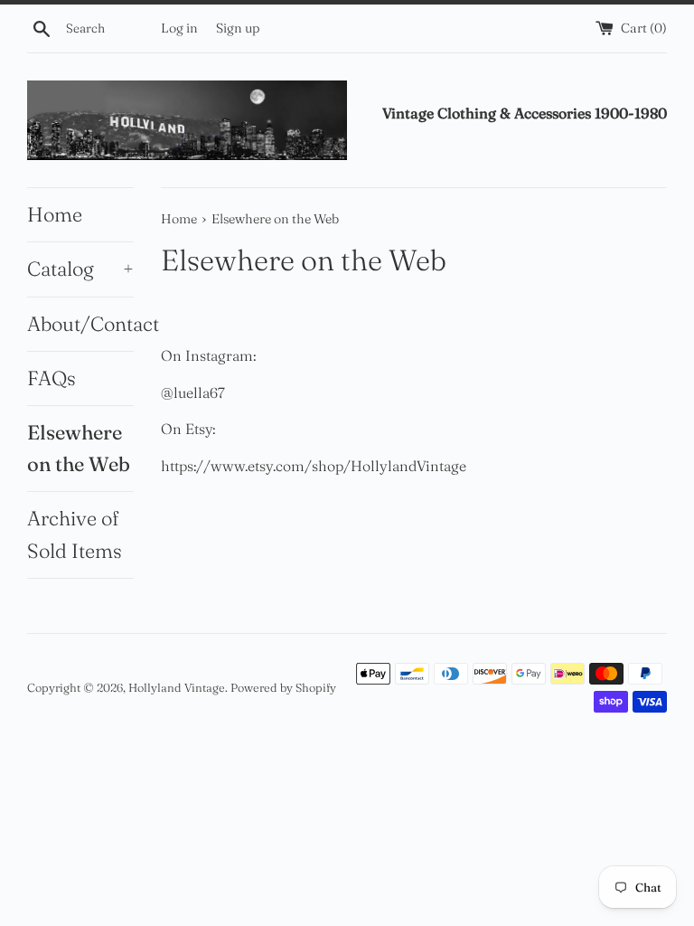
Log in (179, 28)
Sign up (237, 28)
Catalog (80, 268)
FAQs (51, 378)
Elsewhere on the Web (78, 448)
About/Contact (80, 323)
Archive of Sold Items (74, 534)
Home (54, 214)
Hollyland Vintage (176, 687)
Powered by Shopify (283, 687)
